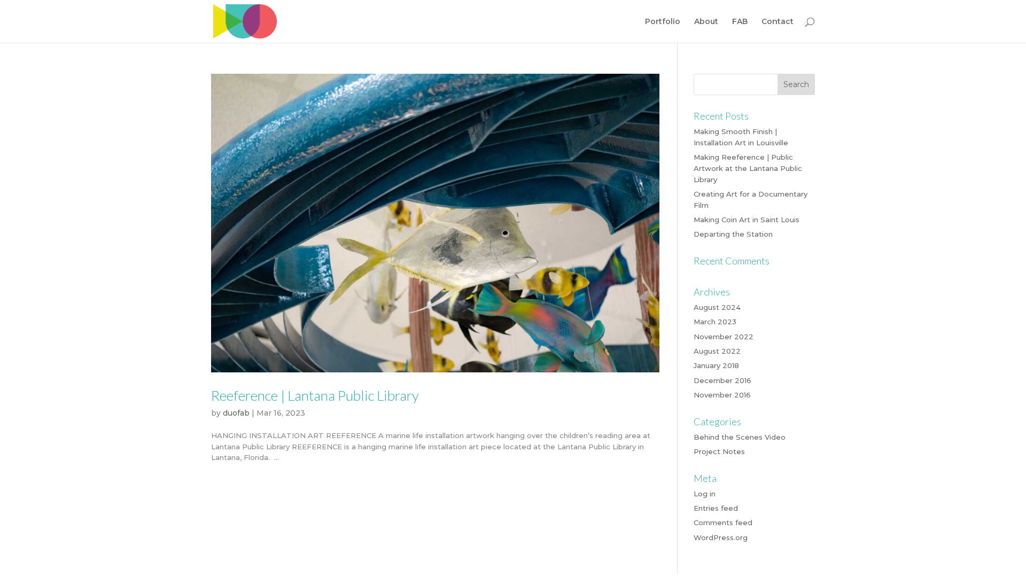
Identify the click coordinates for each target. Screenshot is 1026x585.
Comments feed (723, 522)
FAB (740, 22)
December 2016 (722, 380)
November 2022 (723, 336)
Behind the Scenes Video (740, 437)
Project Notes (719, 451)
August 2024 (717, 307)
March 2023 (715, 321)
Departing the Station (733, 234)
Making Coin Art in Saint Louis (746, 219)
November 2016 (722, 395)
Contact (777, 22)
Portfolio (662, 22)
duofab (236, 413)
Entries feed (716, 508)
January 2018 (716, 365)
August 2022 (717, 351)
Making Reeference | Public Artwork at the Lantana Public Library (748, 168)
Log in (705, 493)
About (706, 22)
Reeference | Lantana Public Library (315, 395)
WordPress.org (721, 537)
